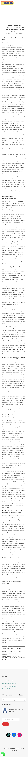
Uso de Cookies (7, 689)
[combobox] (14, 700)
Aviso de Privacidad (8, 681)
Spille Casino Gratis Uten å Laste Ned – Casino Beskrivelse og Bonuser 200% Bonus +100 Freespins (13, 653)
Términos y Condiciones (9, 686)
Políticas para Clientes (9, 683)
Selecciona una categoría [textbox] (10, 700)
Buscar (6, 724)
